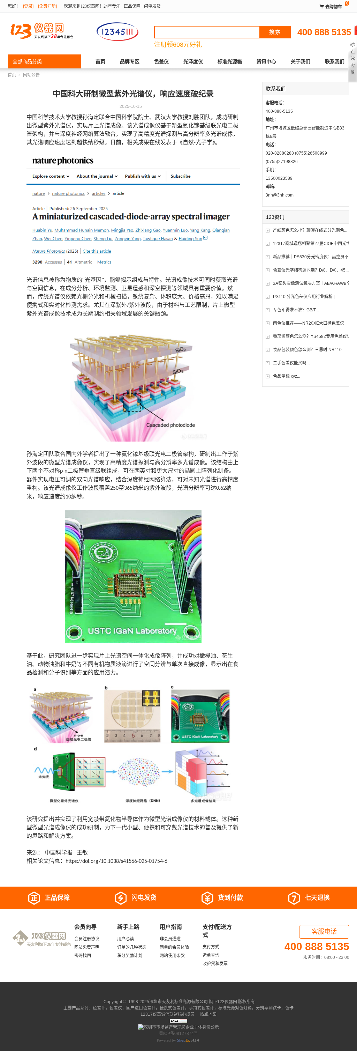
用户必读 (125, 939)
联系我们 (334, 61)
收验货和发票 (215, 963)
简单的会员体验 (174, 947)
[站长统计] (178, 1020)
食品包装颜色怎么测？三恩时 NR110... (309, 349)
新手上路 (128, 927)
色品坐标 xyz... (286, 376)
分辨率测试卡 (268, 1008)
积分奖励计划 (129, 955)
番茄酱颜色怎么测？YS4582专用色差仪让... (313, 336)
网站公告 (31, 75)
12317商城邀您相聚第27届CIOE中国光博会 (314, 243)
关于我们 (300, 61)
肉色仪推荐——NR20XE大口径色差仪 (308, 323)
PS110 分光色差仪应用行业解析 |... (305, 296)
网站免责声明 (86, 947)
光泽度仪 (193, 61)
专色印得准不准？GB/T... (296, 310)
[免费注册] (47, 6)
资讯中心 (266, 61)
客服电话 (324, 931)
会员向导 (85, 927)
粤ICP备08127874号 (178, 1033)
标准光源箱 (230, 61)
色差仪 (161, 61)
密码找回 (82, 955)
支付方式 (211, 947)
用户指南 (171, 927)
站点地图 (208, 1014)
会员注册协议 (86, 939)
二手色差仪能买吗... (291, 363)
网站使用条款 (172, 955)
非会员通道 (170, 939)
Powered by (173, 1040)
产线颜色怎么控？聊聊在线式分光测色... (310, 230)
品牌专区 (129, 61)
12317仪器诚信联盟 (159, 1014)
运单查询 (211, 955)
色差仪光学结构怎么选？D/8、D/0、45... (311, 270)
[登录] (28, 6)
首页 (100, 61)
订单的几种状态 (131, 947)
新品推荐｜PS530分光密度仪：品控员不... (312, 256)
